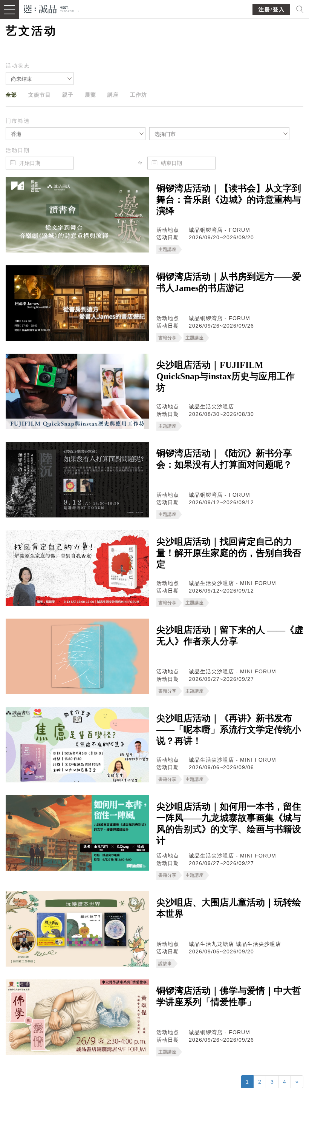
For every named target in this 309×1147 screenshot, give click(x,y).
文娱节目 (39, 95)
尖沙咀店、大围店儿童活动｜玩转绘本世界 (228, 908)
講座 (113, 95)
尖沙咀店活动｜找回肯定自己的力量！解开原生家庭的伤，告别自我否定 (228, 553)
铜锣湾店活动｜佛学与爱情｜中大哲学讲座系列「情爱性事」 (228, 996)
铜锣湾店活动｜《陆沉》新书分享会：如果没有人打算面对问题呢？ (224, 459)
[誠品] (49, 8)
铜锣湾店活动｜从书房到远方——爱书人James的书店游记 (228, 282)
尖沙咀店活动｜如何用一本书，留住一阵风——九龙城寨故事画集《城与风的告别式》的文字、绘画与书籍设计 (228, 823)
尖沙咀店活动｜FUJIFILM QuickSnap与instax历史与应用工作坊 (225, 376)
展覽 (90, 95)
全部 (11, 95)
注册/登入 (272, 9)
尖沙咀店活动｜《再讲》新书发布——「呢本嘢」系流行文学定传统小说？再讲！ (228, 729)
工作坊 (138, 95)
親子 (67, 95)
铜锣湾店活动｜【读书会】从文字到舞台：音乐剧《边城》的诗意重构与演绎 (228, 199)
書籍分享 (167, 337)
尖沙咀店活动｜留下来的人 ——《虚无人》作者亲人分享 (229, 635)
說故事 (165, 963)
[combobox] (39, 78)
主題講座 (167, 249)
